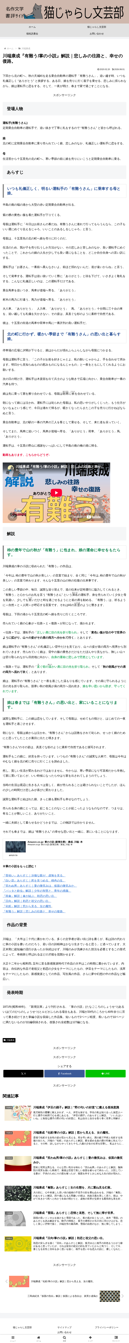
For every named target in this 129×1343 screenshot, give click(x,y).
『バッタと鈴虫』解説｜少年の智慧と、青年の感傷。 (37, 890)
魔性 (48, 906)
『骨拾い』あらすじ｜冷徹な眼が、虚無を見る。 (34, 875)
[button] (119, 778)
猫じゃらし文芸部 (22, 1327)
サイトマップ (64, 1327)
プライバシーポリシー (106, 1327)
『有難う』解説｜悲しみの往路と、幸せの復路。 (34, 911)
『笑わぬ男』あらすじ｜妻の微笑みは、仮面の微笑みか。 (40, 885)
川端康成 (10, 1040)
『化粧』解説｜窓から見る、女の (24, 906)
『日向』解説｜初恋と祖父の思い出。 (27, 901)
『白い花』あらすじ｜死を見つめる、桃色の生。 (34, 880)
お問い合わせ (64, 1332)
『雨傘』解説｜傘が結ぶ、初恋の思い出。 (30, 896)
